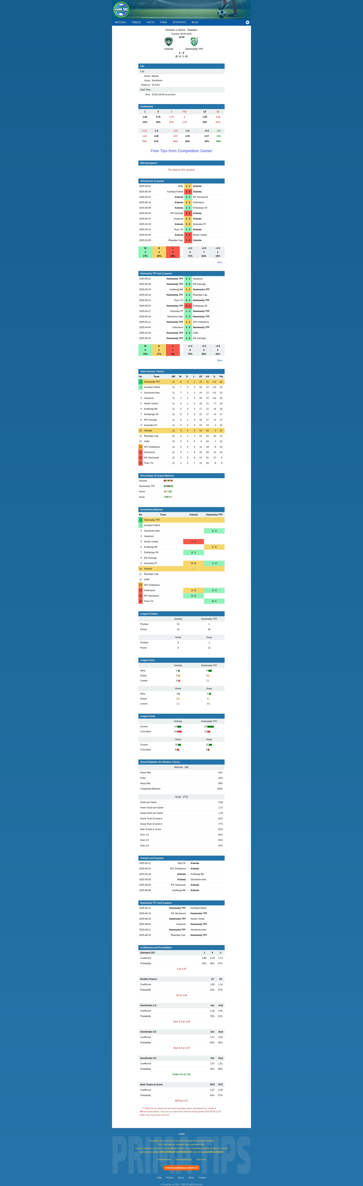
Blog (195, 22)
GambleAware (164, 1159)
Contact (202, 1177)
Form (163, 22)
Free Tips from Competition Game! (181, 151)
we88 (182, 1134)
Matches (120, 22)
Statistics (179, 22)
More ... (221, 262)
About (191, 1177)
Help (159, 1177)
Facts (150, 22)
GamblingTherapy (183, 1159)
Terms (181, 1177)
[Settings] (247, 22)
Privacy (169, 1177)
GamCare (201, 1159)
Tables (136, 22)
